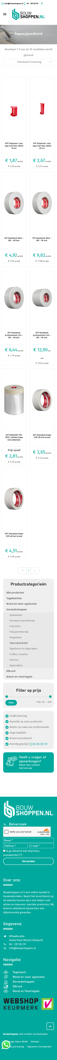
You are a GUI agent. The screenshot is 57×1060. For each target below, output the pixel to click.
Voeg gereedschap (19, 631)
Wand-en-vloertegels (19, 676)
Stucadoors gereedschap (22, 620)
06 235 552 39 (39, 744)
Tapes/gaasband (19, 643)
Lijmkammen (16, 615)
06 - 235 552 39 (32, 4)
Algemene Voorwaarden (39, 1046)
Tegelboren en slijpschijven (23, 648)
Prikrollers (15, 626)
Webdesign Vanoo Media (15, 1041)
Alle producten (15, 592)
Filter (11, 702)
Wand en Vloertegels (26, 991)
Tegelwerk (19, 972)
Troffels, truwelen (19, 654)
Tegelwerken (14, 598)
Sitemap (35, 1041)
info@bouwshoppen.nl (13, 4)
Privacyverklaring (15, 1046)
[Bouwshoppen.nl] (28, 14)
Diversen (14, 660)
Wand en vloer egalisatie (21, 603)
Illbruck (11, 671)
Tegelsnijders (16, 665)
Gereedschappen (16, 609)
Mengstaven (16, 637)
